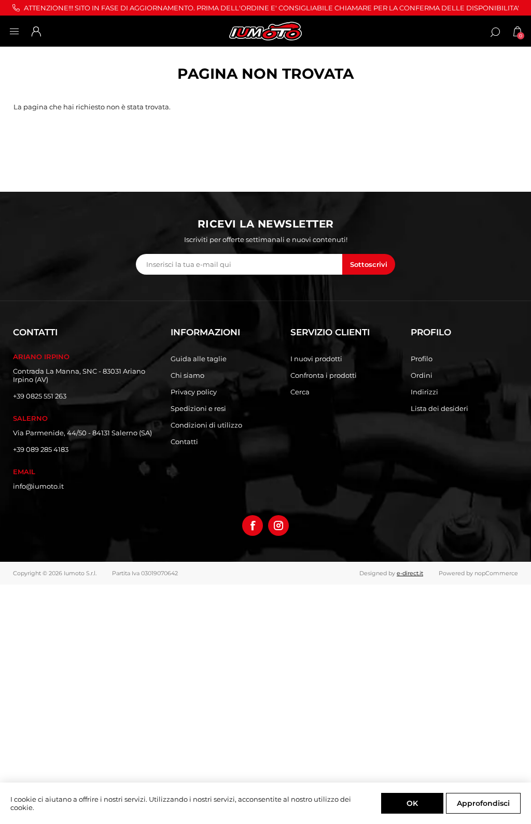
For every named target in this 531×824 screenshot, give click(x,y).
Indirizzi (424, 392)
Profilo (421, 358)
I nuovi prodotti (316, 358)
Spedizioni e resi (198, 408)
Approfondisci (483, 803)
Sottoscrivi (368, 264)
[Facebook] (252, 525)
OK (412, 803)
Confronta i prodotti (323, 375)
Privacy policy (194, 392)
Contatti (184, 441)
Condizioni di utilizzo (206, 425)
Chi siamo (187, 375)
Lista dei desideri (439, 408)
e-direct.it (410, 573)
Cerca (300, 392)
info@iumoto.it (38, 486)
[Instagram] (278, 525)
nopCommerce (496, 573)
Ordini (421, 375)
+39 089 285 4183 (40, 449)
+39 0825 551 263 (39, 396)
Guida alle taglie (199, 358)
